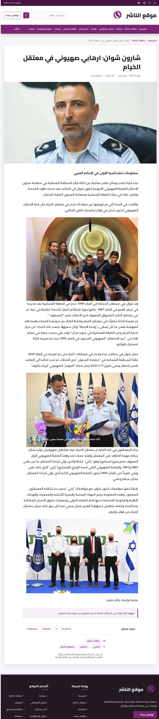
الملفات (81, 709)
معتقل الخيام (66, 647)
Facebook (65, 629)
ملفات (31, 29)
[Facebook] (154, 3)
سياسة (119, 29)
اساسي (95, 647)
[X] (148, 3)
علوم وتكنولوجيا (43, 29)
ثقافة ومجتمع (69, 29)
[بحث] (25, 15)
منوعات (56, 29)
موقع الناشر (140, 15)
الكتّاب (16, 29)
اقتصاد (93, 29)
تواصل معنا (11, 15)
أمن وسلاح (83, 29)
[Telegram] (143, 3)
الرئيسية (142, 29)
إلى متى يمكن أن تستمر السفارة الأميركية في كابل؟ (79, 654)
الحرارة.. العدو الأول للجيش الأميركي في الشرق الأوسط (78, 657)
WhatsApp (31, 629)
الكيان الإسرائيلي (105, 29)
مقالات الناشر (130, 29)
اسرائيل (82, 647)
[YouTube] (138, 3)
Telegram (45, 629)
